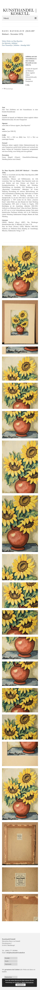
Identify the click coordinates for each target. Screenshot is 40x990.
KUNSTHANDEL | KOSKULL (20, 12)
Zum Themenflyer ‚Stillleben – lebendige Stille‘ (16, 45)
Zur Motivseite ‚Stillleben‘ (10, 43)
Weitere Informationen (28, 982)
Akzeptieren (20, 985)
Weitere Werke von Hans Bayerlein (12, 41)
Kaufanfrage (9, 89)
